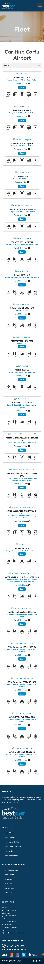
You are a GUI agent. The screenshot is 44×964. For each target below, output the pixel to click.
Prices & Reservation (11, 833)
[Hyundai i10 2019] (22, 74)
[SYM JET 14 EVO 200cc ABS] (22, 713)
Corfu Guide (9, 851)
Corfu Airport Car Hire (12, 842)
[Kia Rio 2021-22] (22, 366)
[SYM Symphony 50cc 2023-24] (22, 608)
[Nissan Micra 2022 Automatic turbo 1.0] (22, 434)
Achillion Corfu (9, 893)
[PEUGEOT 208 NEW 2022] (22, 337)
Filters (7, 65)
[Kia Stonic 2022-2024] (22, 399)
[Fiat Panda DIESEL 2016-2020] (22, 205)
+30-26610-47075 (10, 916)
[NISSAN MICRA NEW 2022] (22, 304)
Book (22, 87)
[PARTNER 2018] (22, 545)
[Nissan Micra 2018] (22, 172)
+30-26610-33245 (10, 921)
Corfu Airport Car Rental (13, 846)
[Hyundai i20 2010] (22, 271)
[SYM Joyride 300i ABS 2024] (22, 748)
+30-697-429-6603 (10, 927)
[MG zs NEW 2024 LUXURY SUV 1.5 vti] (22, 507)
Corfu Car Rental (10, 837)
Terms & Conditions (11, 855)
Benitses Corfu (9, 888)
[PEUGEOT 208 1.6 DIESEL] (22, 238)
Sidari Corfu (8, 884)
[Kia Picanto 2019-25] (22, 107)
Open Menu (39, 5)
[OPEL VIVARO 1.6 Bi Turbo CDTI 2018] (22, 573)
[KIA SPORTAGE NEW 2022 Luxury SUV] (22, 469)
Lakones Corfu (9, 874)
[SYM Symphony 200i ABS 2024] (22, 678)
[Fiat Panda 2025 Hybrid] (22, 140)
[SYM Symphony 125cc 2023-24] (22, 643)
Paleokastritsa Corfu (11, 870)
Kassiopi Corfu (9, 879)
